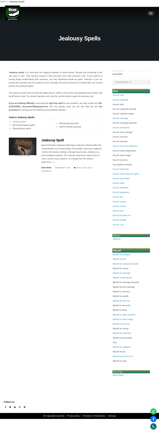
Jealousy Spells (81, 168)
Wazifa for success (121, 324)
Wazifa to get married (122, 278)
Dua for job (118, 197)
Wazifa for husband (121, 254)
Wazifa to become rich (123, 356)
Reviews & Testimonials (94, 416)
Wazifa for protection (122, 333)
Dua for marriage (120, 118)
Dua (115, 91)
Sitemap (112, 416)
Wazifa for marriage (121, 273)
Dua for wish (118, 183)
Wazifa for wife (119, 259)
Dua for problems (120, 188)
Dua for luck (118, 225)
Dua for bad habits (121, 178)
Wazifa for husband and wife (126, 264)
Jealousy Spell (19, 122)
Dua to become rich (122, 215)
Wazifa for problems (122, 347)
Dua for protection (121, 169)
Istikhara (116, 239)
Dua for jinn (118, 211)
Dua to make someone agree (126, 174)
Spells (90, 168)
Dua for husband (120, 100)
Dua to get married (121, 128)
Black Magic (118, 375)
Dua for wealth (119, 220)
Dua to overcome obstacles (125, 146)
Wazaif (117, 250)
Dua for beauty (119, 202)
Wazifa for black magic (123, 319)
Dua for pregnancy (121, 192)
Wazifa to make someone (124, 315)
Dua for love (118, 95)
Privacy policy (73, 416)
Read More (46, 168)
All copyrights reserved (53, 416)
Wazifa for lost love (121, 301)
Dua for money (119, 206)
